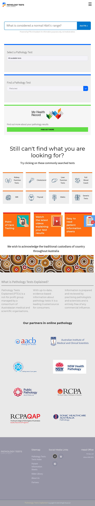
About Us (36, 478)
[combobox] (45, 88)
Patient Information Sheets (37, 466)
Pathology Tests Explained (36, 502)
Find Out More (47, 129)
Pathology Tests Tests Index (39, 458)
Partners (35, 482)
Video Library (37, 473)
